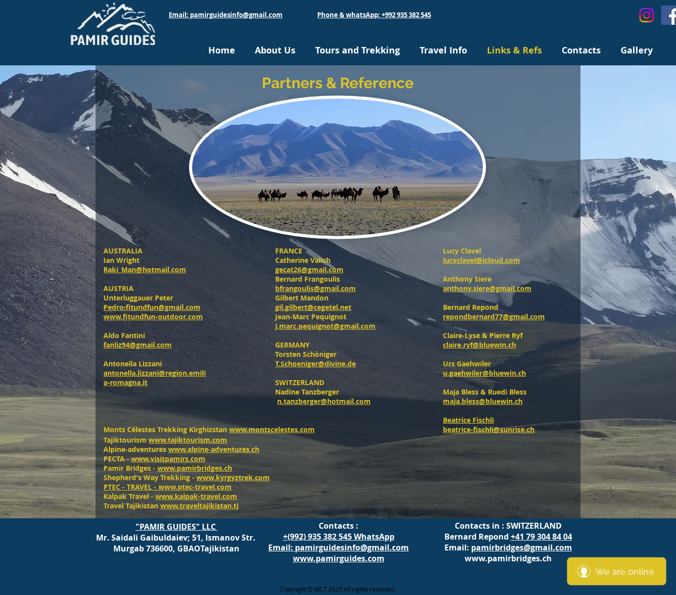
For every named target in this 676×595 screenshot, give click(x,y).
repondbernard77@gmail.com (494, 316)
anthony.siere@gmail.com (487, 288)
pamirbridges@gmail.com (521, 547)
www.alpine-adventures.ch (213, 449)
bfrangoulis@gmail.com (315, 288)
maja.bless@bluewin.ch (483, 401)
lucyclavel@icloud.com (481, 260)
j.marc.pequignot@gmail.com (325, 326)
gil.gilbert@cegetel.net (313, 307)
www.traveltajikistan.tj (199, 505)
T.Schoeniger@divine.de (315, 363)
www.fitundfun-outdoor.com (153, 316)
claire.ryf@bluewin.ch (479, 344)
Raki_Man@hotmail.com (144, 269)
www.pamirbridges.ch (194, 468)
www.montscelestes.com (272, 429)
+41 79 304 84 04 (541, 536)
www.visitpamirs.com (168, 458)
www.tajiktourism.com (187, 440)
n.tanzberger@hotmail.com (324, 401)
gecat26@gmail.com (309, 269)
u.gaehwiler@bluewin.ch (484, 373)
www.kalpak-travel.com (196, 496)
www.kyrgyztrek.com (233, 477)
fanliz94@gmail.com (137, 344)
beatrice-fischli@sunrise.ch (488, 429)
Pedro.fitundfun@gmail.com (151, 307)
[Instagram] (646, 15)
